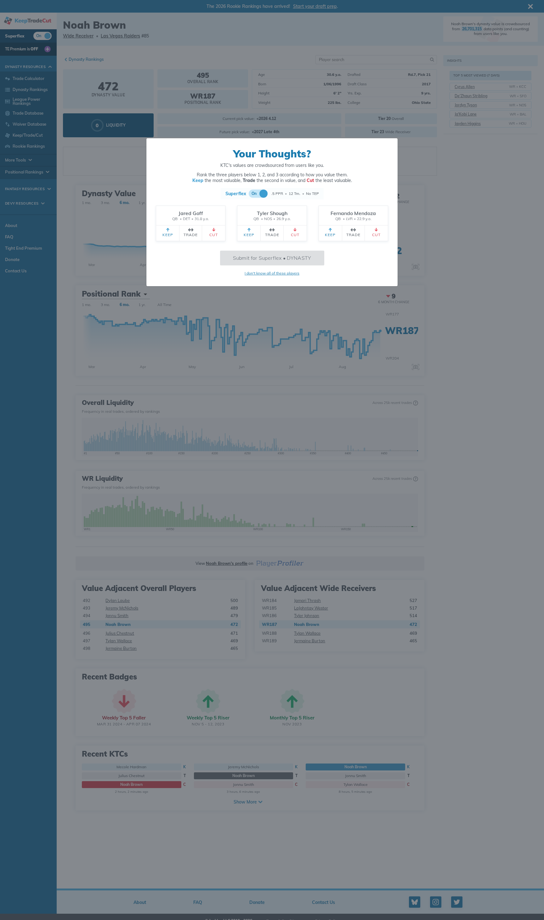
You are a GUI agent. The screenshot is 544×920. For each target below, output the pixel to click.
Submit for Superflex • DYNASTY (272, 258)
